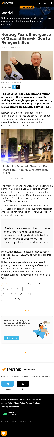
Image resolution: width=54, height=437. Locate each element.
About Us (5, 399)
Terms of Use (25, 399)
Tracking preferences (10, 406)
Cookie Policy (7, 403)
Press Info (14, 399)
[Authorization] (39, 3)
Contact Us (36, 399)
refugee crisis (7, 299)
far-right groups (21, 299)
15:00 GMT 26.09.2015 (10, 47)
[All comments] (4, 433)
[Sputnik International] (7, 4)
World (4, 284)
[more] (49, 178)
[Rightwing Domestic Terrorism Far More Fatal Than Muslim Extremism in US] (27, 146)
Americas (14, 377)
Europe (22, 284)
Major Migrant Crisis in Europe (39, 284)
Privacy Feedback (33, 403)
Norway (5, 289)
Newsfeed (13, 284)
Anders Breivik (16, 289)
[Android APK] (9, 414)
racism (36, 294)
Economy (35, 377)
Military (46, 377)
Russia (25, 377)
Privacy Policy (19, 403)
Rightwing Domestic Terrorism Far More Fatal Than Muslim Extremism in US (26, 170)
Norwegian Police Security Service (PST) (16, 294)
